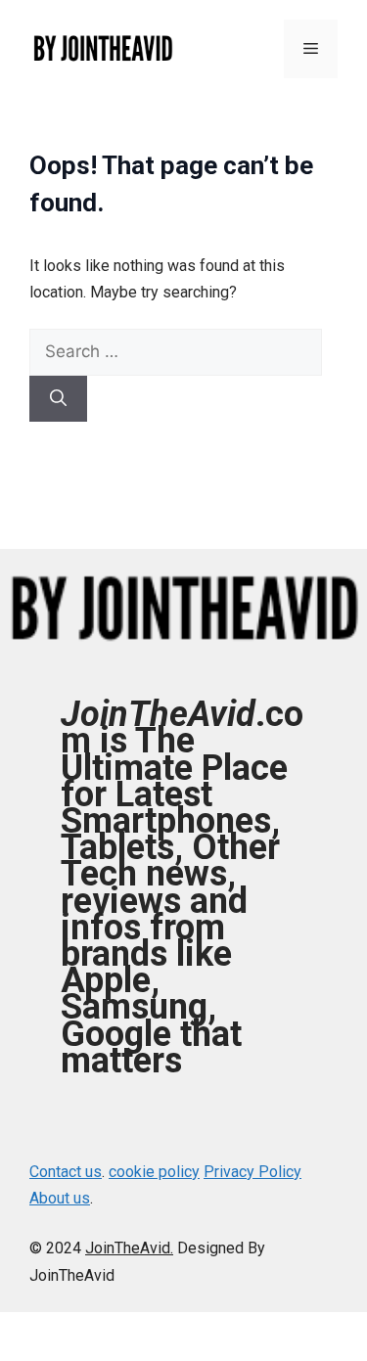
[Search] (58, 399)
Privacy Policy (252, 1171)
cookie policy (154, 1171)
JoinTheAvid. (129, 1248)
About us (59, 1198)
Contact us (65, 1171)
